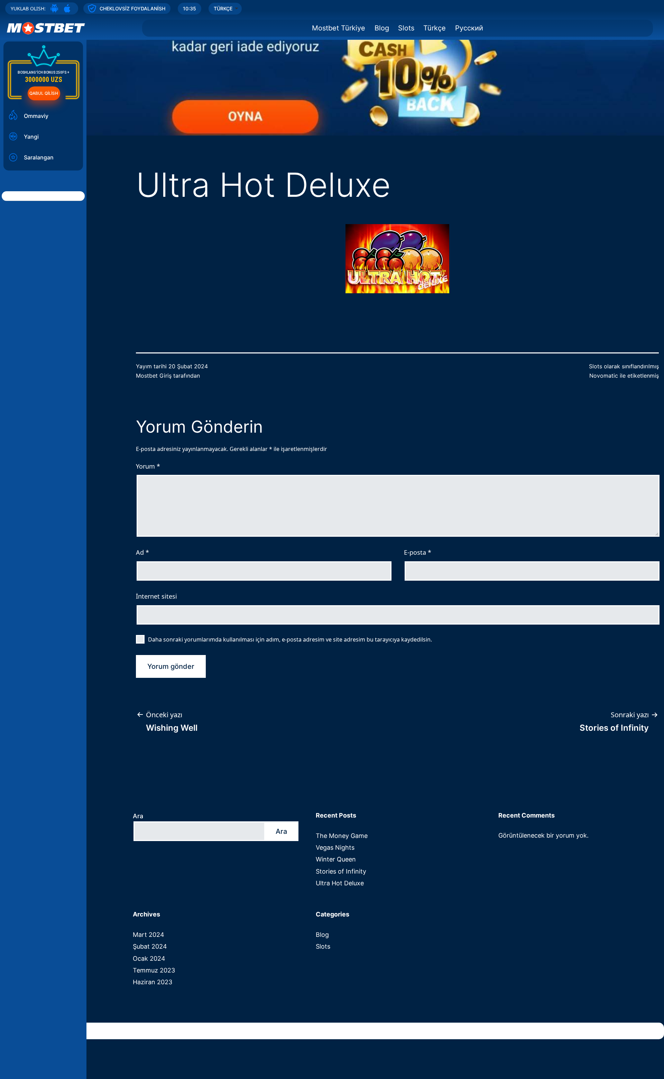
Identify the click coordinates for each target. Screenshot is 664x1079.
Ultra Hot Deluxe (340, 883)
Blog (382, 28)
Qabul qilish (43, 93)
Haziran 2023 (152, 982)
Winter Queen (336, 859)
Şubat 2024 (150, 946)
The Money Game (342, 835)
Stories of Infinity (341, 871)
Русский (469, 28)
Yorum (148, 466)
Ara (138, 816)
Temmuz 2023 (154, 970)
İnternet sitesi (156, 596)
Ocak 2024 (149, 958)
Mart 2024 (148, 934)
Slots (406, 28)
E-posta (417, 552)
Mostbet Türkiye (338, 28)
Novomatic (603, 375)
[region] (332, 68)
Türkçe (434, 28)
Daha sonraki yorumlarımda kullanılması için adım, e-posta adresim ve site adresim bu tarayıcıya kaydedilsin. (290, 639)
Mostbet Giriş (154, 375)
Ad (142, 552)
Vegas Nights (335, 847)
